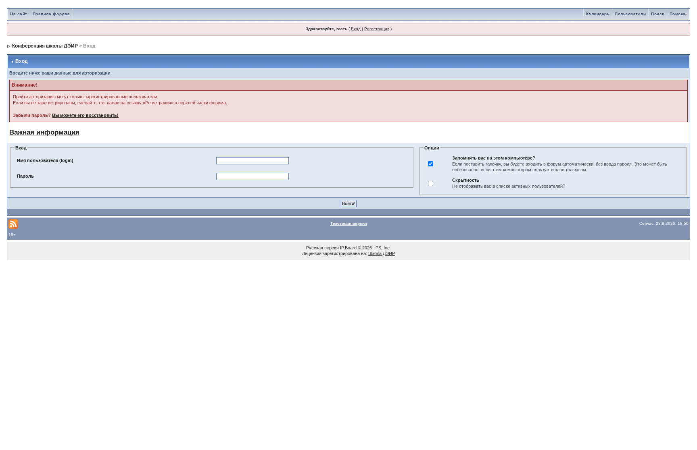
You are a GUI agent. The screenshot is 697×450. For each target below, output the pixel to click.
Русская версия (322, 247)
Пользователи (630, 14)
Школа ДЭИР (381, 253)
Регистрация (376, 29)
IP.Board (348, 247)
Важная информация (44, 132)
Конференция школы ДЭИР (45, 46)
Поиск (657, 14)
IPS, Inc (382, 247)
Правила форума (51, 14)
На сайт (18, 14)
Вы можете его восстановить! (85, 115)
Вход (356, 29)
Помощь (678, 14)
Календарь (598, 14)
